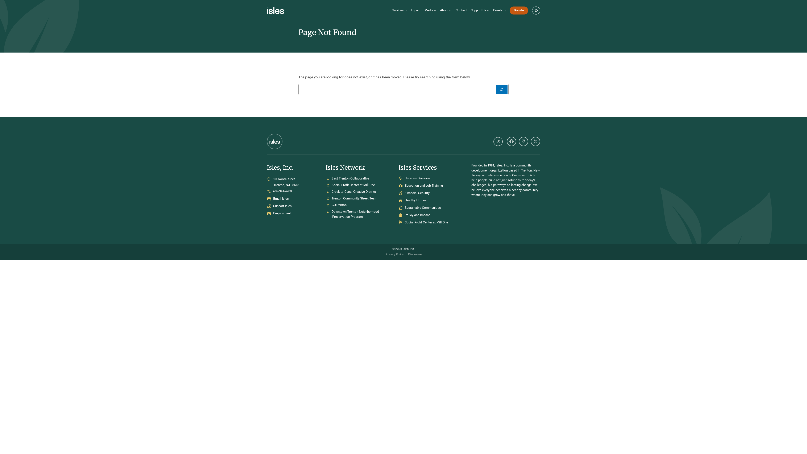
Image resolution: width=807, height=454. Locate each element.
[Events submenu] (505, 10)
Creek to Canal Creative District (354, 192)
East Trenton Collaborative (350, 178)
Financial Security (417, 193)
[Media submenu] (435, 10)
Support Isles (282, 206)
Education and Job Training (424, 186)
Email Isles (281, 199)
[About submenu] (450, 10)
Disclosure (415, 254)
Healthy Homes (416, 200)
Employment (282, 213)
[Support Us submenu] (488, 10)
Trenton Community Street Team (354, 198)
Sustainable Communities (423, 208)
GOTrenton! (339, 205)
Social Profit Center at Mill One (353, 185)
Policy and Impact (417, 215)
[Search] (502, 89)
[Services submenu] (406, 10)
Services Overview (417, 178)
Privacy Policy (395, 254)
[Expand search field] (536, 11)
